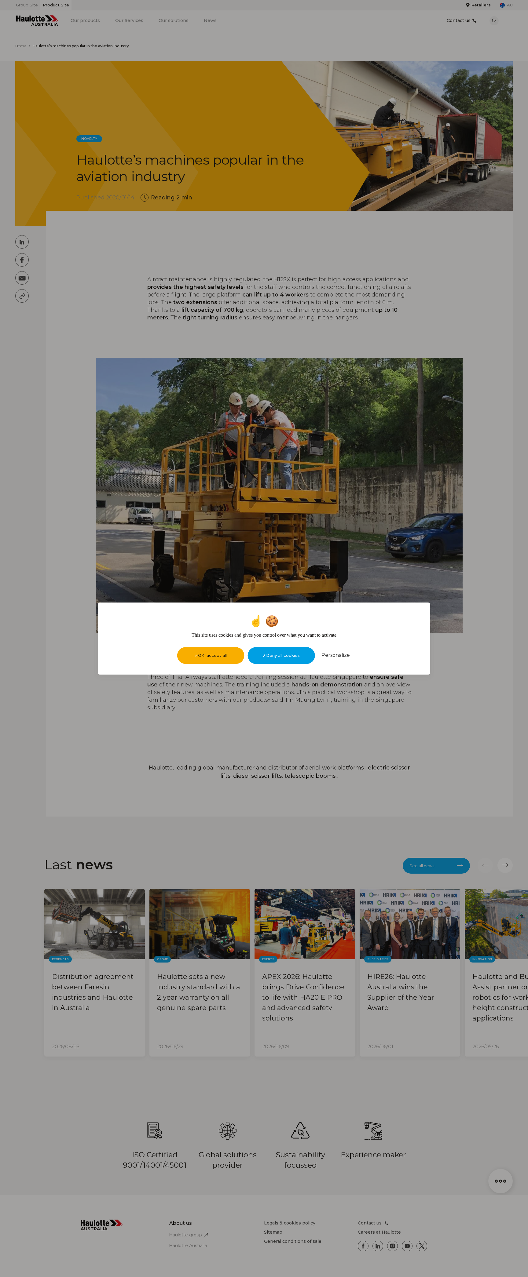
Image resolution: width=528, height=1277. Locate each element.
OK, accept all (212, 655)
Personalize (335, 655)
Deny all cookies (283, 655)
